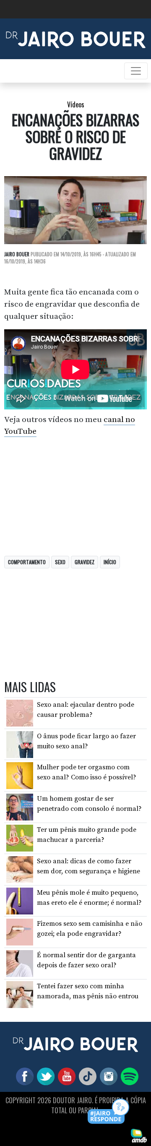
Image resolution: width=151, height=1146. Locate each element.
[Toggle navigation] (136, 71)
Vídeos (75, 104)
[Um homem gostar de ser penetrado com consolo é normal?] (19, 806)
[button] (109, 1112)
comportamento (27, 561)
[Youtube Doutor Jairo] (65, 1076)
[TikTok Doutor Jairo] (86, 1076)
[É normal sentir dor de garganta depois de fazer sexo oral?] (19, 963)
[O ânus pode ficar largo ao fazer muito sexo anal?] (19, 744)
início (110, 561)
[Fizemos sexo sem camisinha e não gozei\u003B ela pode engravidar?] (19, 931)
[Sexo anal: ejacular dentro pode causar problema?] (19, 712)
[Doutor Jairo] (75, 38)
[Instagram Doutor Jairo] (106, 1076)
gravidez (84, 561)
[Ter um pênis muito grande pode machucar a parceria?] (19, 837)
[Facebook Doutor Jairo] (23, 1076)
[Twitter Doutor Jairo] (44, 1076)
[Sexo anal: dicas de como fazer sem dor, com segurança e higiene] (19, 869)
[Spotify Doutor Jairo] (127, 1076)
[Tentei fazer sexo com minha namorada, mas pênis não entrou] (19, 994)
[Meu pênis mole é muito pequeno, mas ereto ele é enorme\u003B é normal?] (19, 900)
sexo (60, 561)
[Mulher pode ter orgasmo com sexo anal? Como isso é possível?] (19, 775)
